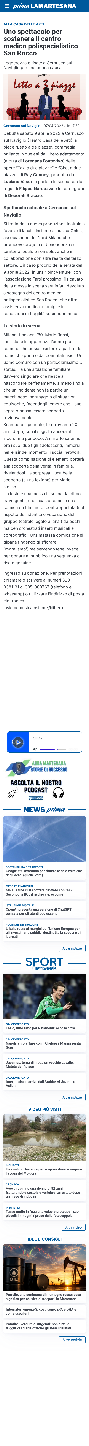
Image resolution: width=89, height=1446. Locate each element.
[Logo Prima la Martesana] (44, 6)
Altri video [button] (73, 1227)
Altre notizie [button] (72, 948)
